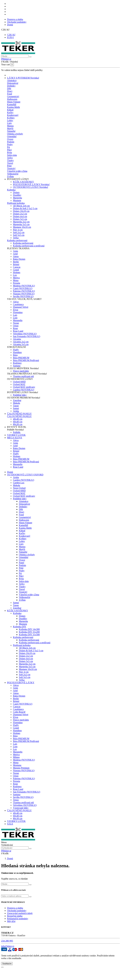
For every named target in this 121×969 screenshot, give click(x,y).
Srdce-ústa (12, 155)
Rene (15, 328)
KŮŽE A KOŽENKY (23, 182)
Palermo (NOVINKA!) (24, 291)
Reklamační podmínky (17, 918)
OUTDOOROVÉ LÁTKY (30, 187)
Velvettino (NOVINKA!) (25, 333)
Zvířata (10, 176)
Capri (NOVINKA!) (22, 288)
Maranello (17, 320)
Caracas (16, 267)
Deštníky (11, 86)
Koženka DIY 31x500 (29, 634)
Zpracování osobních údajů (19, 913)
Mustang (17, 200)
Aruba (16, 411)
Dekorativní (12, 83)
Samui (16, 408)
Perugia (16, 283)
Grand (16, 269)
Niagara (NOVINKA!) (24, 293)
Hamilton (17, 352)
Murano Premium (21, 768)
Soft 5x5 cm (18, 235)
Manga (10, 126)
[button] (18, 179)
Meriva (16, 277)
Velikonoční (12, 174)
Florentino (18, 312)
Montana (17, 765)
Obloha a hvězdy (15, 134)
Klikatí (10, 110)
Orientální (11, 136)
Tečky (10, 158)
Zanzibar (17, 400)
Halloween (12, 99)
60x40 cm (17, 421)
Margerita (17, 197)
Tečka (16, 237)
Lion (15, 317)
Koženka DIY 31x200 (29, 632)
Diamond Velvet (20, 307)
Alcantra (17, 339)
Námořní (11, 131)
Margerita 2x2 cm (21, 221)
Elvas (15, 309)
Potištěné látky (20, 395)
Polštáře (16, 432)
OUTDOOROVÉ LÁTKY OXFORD (25, 474)
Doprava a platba (15, 19)
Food (9, 94)
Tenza (16, 800)
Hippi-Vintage (13, 102)
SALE (10, 824)
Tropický (11, 168)
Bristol (16, 264)
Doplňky (17, 195)
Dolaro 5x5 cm (20, 219)
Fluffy (16, 349)
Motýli (10, 128)
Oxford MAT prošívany (24, 387)
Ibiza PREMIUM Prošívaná (26, 360)
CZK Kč (11, 34)
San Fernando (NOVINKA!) (26, 336)
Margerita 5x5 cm (21, 224)
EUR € (10, 37)
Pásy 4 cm (18, 229)
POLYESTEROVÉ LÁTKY (31, 184)
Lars (15, 315)
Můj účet (11, 921)
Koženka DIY (19, 626)
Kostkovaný (12, 115)
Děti (9, 88)
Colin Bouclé (19, 712)
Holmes (16, 272)
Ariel (15, 253)
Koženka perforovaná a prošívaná (28, 245)
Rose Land (18, 331)
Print (9, 166)
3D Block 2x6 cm (21, 205)
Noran (16, 323)
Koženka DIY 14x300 (29, 629)
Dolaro (16, 192)
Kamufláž (11, 104)
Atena (16, 256)
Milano (16, 757)
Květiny (11, 118)
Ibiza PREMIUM (21, 357)
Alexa (16, 301)
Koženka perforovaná (17, 240)
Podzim (10, 142)
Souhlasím (7, 963)
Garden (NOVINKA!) (23, 389)
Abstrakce (12, 80)
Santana (16, 365)
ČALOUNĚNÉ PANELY (19, 416)
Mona (15, 280)
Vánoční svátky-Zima (17, 171)
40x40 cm (17, 419)
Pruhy (10, 144)
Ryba (9, 152)
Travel (10, 163)
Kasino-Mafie (13, 107)
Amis (15, 251)
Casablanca (18, 304)
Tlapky (10, 160)
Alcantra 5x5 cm (20, 344)
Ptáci (9, 150)
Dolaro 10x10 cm (21, 211)
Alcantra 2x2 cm (20, 341)
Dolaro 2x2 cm (20, 213)
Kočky (10, 112)
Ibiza (15, 355)
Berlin (16, 261)
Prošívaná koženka (16, 203)
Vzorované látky (20, 808)
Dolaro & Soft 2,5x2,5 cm (25, 208)
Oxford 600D (19, 381)
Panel (21, 562)
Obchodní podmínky (16, 22)
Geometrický (13, 96)
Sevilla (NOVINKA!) (23, 296)
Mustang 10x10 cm (22, 227)
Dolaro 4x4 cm (20, 216)
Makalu (16, 403)
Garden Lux (18, 482)
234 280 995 (7, 941)
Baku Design (19, 259)
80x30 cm (17, 424)
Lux (15, 275)
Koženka (11, 189)
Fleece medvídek (21, 371)
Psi (8, 147)
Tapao (16, 405)
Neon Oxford (19, 488)
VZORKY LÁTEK (16, 821)
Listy (9, 123)
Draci (9, 91)
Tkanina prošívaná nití (23, 376)
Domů (10, 24)
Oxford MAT (19, 384)
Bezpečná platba (14, 916)
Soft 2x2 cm (18, 232)
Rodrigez (17, 363)
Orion (15, 325)
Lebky (10, 120)
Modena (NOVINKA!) (24, 285)
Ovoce (10, 139)
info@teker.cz (7, 946)
